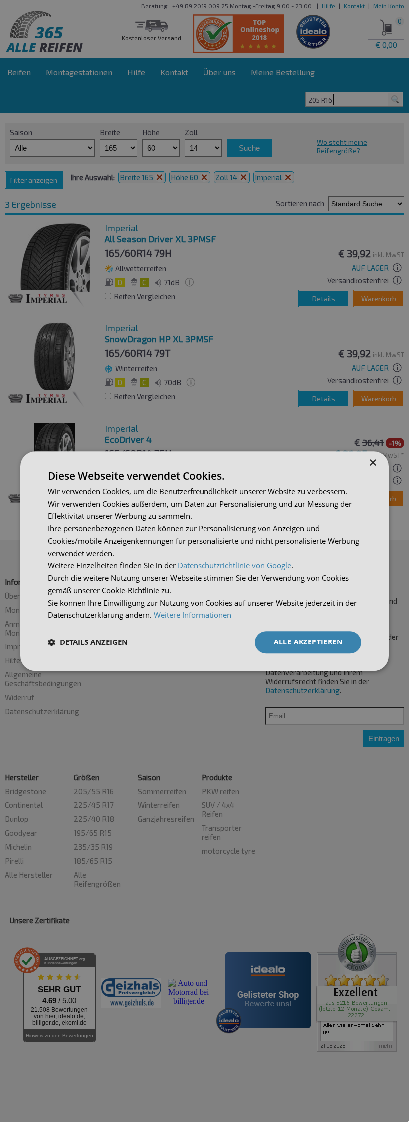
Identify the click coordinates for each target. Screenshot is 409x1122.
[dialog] (204, 561)
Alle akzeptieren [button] (308, 641)
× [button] (372, 463)
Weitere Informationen (192, 615)
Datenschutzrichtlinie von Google (234, 566)
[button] (88, 642)
